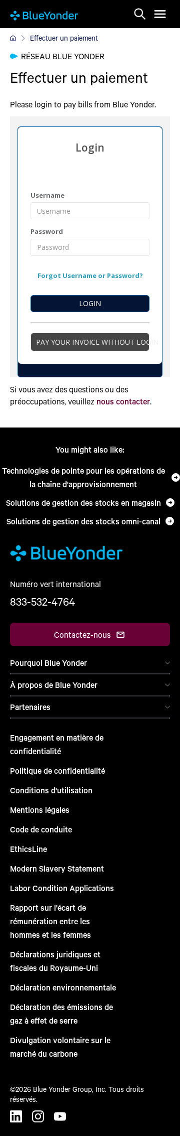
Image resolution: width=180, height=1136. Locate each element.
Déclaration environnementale (63, 987)
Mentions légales (40, 809)
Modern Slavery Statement (57, 868)
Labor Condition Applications (62, 888)
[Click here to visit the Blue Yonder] (13, 38)
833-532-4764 (42, 602)
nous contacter (123, 401)
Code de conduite (41, 829)
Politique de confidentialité (57, 770)
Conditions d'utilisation (51, 790)
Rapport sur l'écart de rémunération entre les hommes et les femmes (50, 921)
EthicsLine (28, 848)
